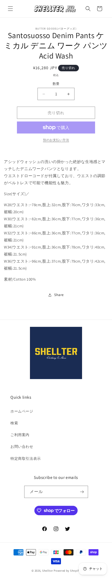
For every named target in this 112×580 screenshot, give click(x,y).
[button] (10, 8)
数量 (56, 84)
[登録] (82, 492)
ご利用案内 (19, 434)
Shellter (47, 570)
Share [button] (59, 294)
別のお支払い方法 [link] (56, 140)
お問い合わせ (21, 446)
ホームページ (21, 411)
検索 (14, 423)
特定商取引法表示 (25, 458)
